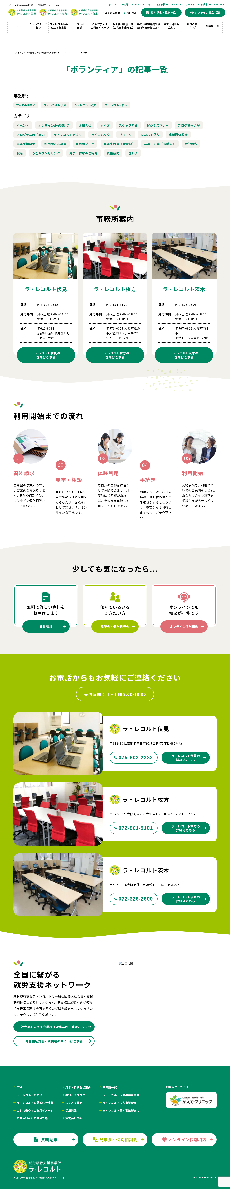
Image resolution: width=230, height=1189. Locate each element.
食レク (133, 153)
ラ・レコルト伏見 (55, 105)
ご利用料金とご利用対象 (32, 1118)
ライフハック (100, 134)
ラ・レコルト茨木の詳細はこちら (185, 899)
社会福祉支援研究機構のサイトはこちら (54, 1041)
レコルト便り (150, 134)
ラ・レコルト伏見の (46, 355)
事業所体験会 (178, 134)
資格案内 (113, 153)
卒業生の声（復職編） (160, 144)
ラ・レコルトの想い (38, 25)
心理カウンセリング (46, 153)
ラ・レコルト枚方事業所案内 (121, 1102)
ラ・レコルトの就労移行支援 (59, 25)
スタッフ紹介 (128, 125)
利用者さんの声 (55, 144)
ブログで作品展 (189, 125)
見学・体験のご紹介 (83, 153)
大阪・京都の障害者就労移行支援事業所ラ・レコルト (33, 5)
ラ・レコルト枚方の (115, 355)
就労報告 (191, 144)
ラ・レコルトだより (68, 134)
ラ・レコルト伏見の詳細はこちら (185, 757)
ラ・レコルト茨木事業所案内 (121, 1110)
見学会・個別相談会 (115, 626)
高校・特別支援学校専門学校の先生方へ (148, 25)
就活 (20, 153)
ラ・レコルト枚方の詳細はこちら (185, 828)
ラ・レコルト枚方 (85, 105)
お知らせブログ (192, 25)
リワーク (125, 134)
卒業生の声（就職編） (119, 144)
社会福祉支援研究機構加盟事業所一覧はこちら (54, 1027)
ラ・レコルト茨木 (116, 105)
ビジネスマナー (158, 125)
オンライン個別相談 (184, 626)
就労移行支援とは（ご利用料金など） (123, 25)
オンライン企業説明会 (54, 125)
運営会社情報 (73, 1118)
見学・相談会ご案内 (171, 25)
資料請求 (46, 626)
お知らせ (85, 125)
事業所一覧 (212, 26)
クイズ (105, 125)
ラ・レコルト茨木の (184, 355)
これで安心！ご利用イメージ (100, 25)
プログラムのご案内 (31, 134)
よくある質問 (112, 13)
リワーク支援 (79, 25)
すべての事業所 (26, 105)
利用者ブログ (85, 144)
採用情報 (132, 13)
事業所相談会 (26, 144)
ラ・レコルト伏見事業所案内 (121, 1095)
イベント (23, 125)
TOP (17, 26)
